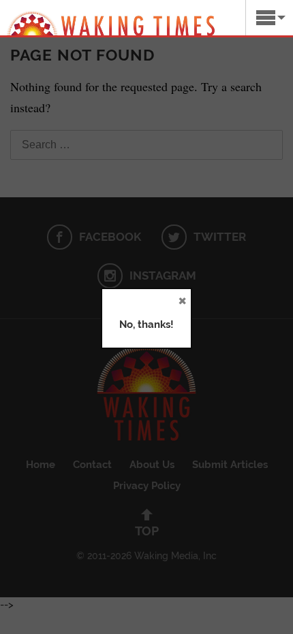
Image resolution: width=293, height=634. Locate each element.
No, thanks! (146, 324)
